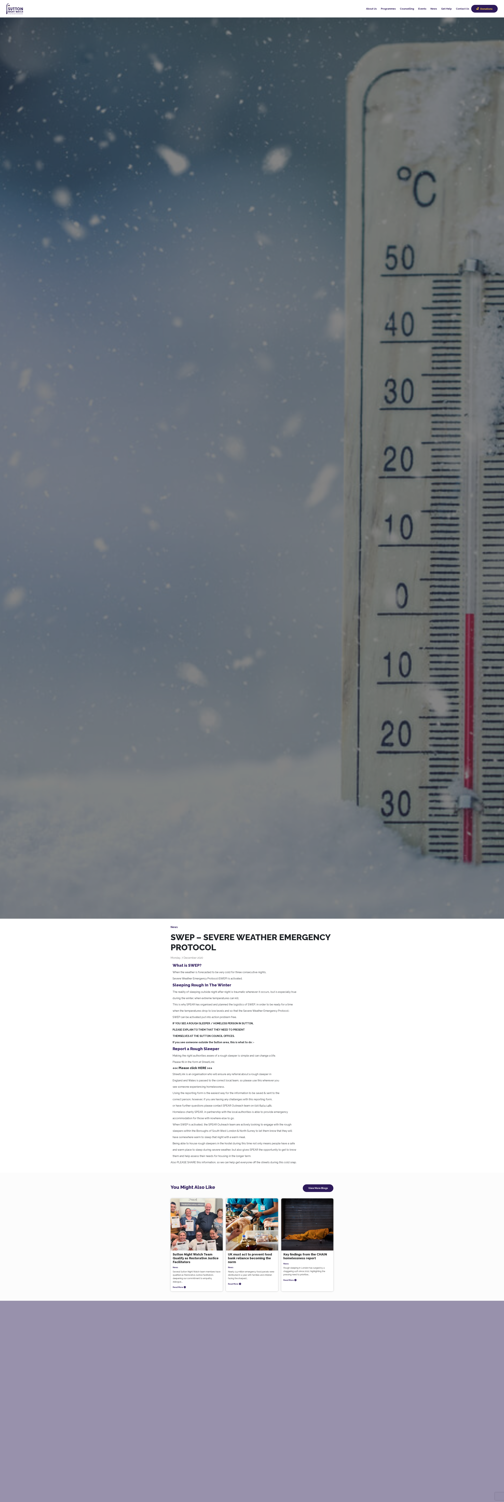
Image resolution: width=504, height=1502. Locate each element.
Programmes (388, 8)
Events (422, 8)
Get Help (446, 8)
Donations (486, 8)
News (433, 8)
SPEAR (199, 1112)
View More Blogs (318, 1188)
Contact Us (462, 8)
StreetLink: (208, 1062)
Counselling (407, 8)
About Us (371, 8)
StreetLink (179, 1074)
